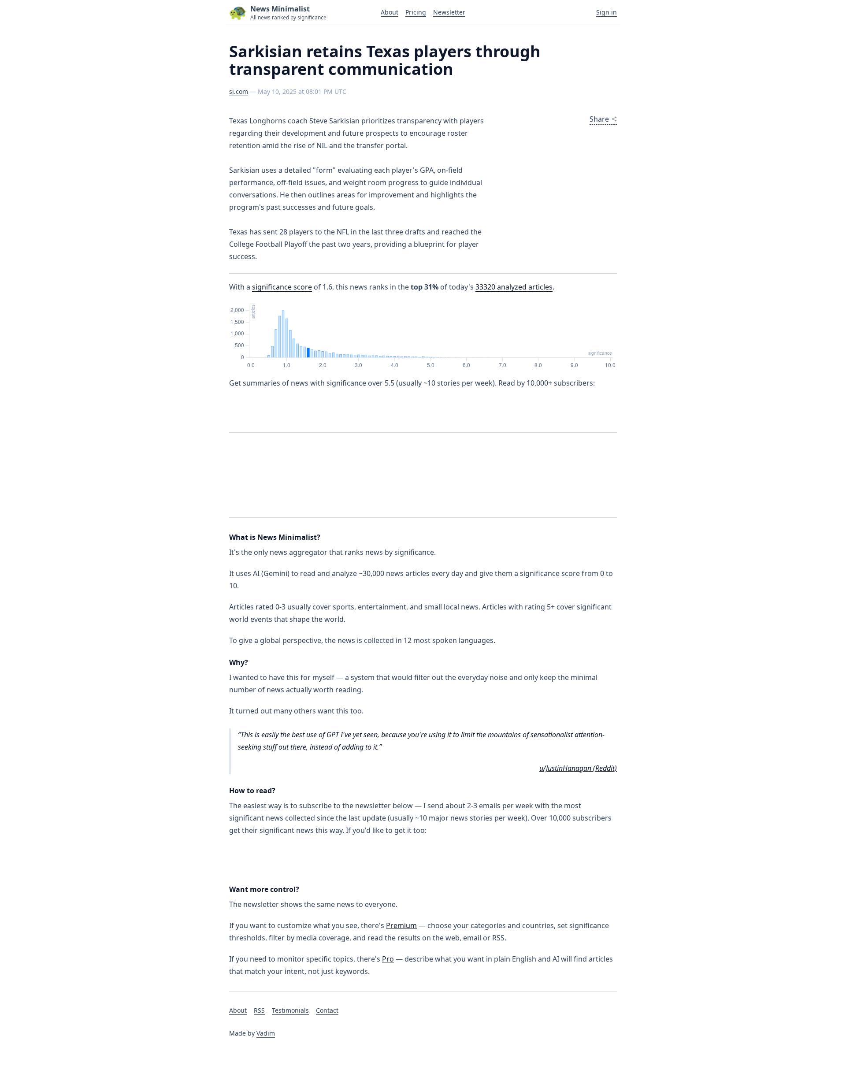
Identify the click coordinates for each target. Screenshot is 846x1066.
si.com (238, 91)
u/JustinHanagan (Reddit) (578, 768)
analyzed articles (514, 287)
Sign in (606, 12)
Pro (388, 959)
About (389, 12)
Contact (327, 1010)
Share (599, 119)
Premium (401, 925)
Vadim (265, 1033)
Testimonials (290, 1010)
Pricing (415, 12)
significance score (282, 287)
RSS (259, 1010)
